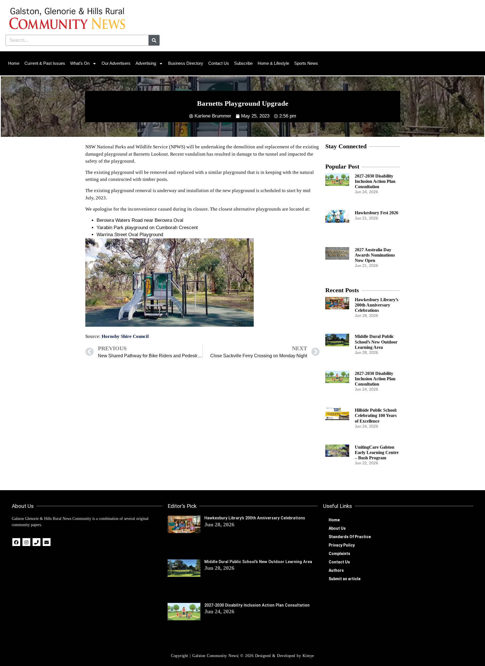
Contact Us (218, 63)
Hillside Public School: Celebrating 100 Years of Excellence (376, 415)
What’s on (80, 63)
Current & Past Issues (44, 63)
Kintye (308, 656)
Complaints (339, 553)
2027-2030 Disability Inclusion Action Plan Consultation (375, 181)
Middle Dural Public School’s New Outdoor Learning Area (376, 341)
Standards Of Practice (350, 536)
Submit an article (344, 579)
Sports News (306, 63)
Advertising (146, 63)
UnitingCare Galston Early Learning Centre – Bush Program (377, 452)
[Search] (153, 40)
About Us (337, 528)
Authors (336, 570)
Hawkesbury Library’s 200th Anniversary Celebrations (376, 305)
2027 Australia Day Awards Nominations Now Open (375, 255)
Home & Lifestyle (273, 63)
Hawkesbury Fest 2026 (376, 212)
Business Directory (185, 63)
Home (13, 63)
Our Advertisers (116, 63)
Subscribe (243, 63)
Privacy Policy (342, 545)
